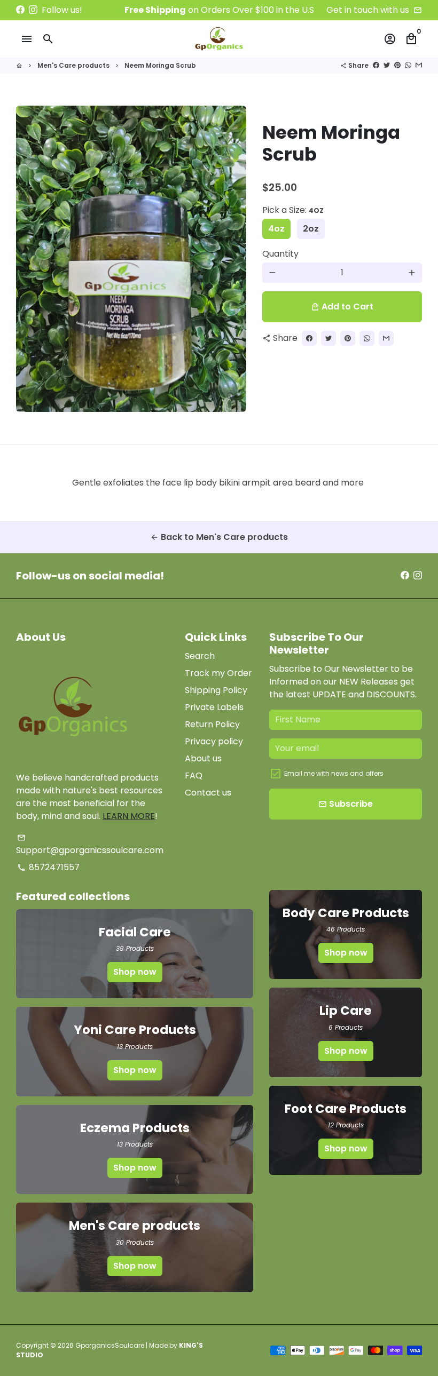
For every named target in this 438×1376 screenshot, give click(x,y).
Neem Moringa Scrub (160, 65)
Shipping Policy (216, 690)
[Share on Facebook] (376, 65)
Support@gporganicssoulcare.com (89, 844)
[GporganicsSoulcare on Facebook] (20, 10)
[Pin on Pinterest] (397, 65)
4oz (276, 228)
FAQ (193, 775)
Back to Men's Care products (219, 537)
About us (203, 758)
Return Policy (212, 724)
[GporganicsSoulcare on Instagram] (33, 10)
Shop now (135, 972)
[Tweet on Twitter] (387, 65)
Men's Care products (73, 65)
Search (200, 656)
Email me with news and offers (334, 773)
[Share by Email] (419, 65)
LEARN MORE (129, 816)
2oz (311, 228)
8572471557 (48, 867)
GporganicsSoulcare (109, 1345)
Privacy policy (214, 741)
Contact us (208, 792)
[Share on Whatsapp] (408, 65)
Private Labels (214, 707)
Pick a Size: (293, 210)
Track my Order (218, 673)
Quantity (280, 254)
